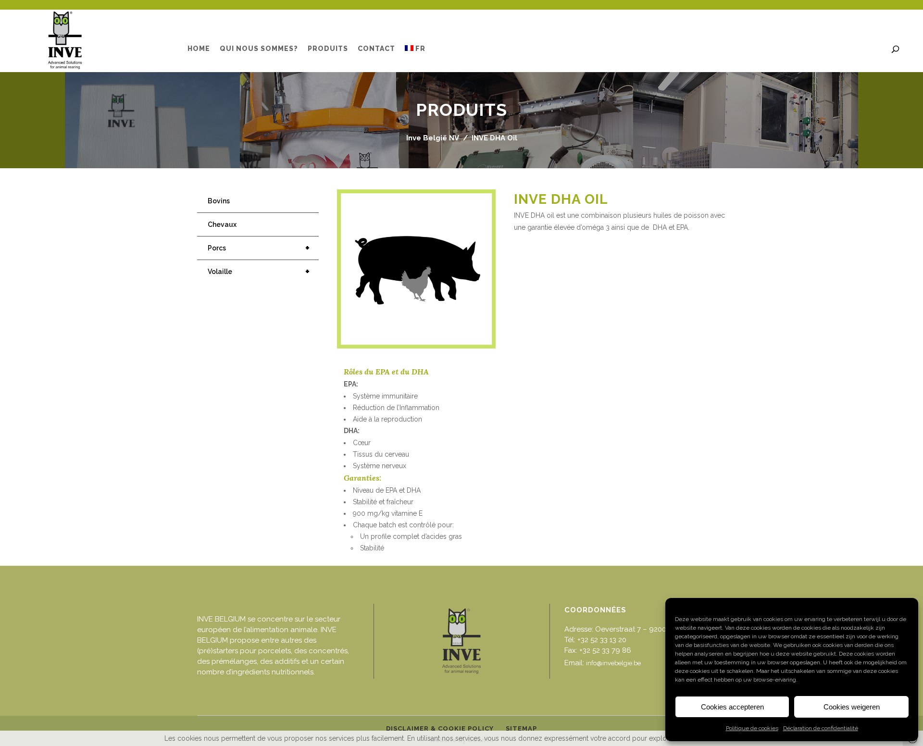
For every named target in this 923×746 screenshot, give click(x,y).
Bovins (219, 201)
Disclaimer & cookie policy (440, 728)
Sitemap (521, 728)
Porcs (259, 248)
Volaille (259, 271)
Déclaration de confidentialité (820, 728)
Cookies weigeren (851, 707)
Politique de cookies (752, 728)
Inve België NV (432, 138)
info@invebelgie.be (613, 663)
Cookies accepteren (732, 707)
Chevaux (222, 224)
